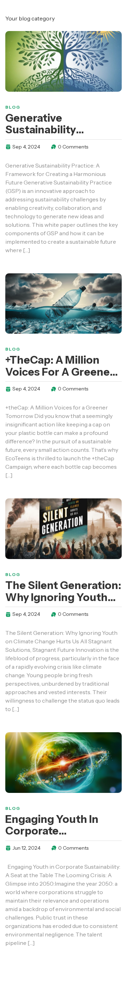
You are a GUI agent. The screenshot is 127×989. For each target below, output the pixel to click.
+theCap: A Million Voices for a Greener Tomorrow (59, 371)
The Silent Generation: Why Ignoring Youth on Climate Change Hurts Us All (63, 603)
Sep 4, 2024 (26, 147)
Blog (12, 107)
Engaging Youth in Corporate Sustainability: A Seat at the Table (59, 837)
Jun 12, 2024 (26, 848)
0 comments (73, 147)
